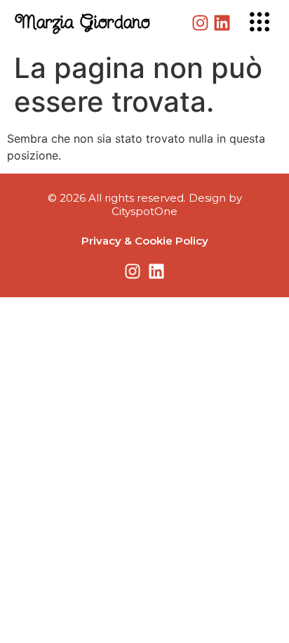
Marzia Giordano (82, 22)
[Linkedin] (222, 23)
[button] (259, 23)
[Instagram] (200, 23)
